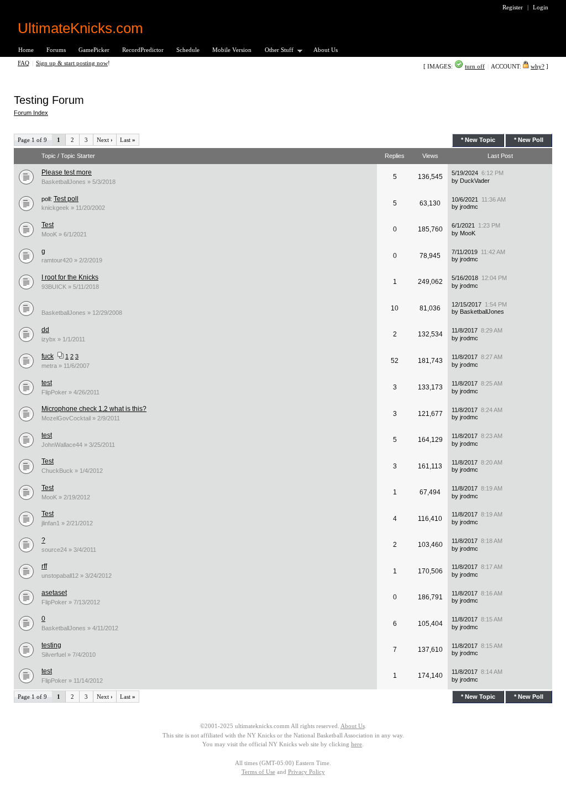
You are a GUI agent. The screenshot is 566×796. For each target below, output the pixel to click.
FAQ (23, 63)
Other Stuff (276, 50)
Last (127, 139)
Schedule (188, 49)
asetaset (54, 593)
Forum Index (31, 112)
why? (537, 66)
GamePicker (93, 49)
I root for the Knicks (69, 277)
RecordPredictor (143, 49)
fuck (47, 356)
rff (44, 566)
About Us (325, 49)
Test (47, 225)
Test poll (66, 199)
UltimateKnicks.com (80, 28)
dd (45, 330)
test (46, 383)
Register (512, 7)
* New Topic (478, 139)
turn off (475, 66)
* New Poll (528, 139)
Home (26, 49)
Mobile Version (231, 49)
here (356, 744)
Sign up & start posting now (72, 63)
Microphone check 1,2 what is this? (93, 409)
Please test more (66, 172)
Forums (56, 49)
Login (540, 7)
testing (51, 645)
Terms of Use (258, 771)
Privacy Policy (306, 771)
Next (105, 139)
